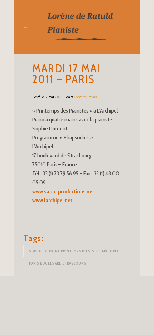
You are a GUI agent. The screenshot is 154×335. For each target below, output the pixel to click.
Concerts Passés (85, 97)
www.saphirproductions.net (63, 191)
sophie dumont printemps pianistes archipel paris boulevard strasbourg (74, 253)
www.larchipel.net (52, 200)
